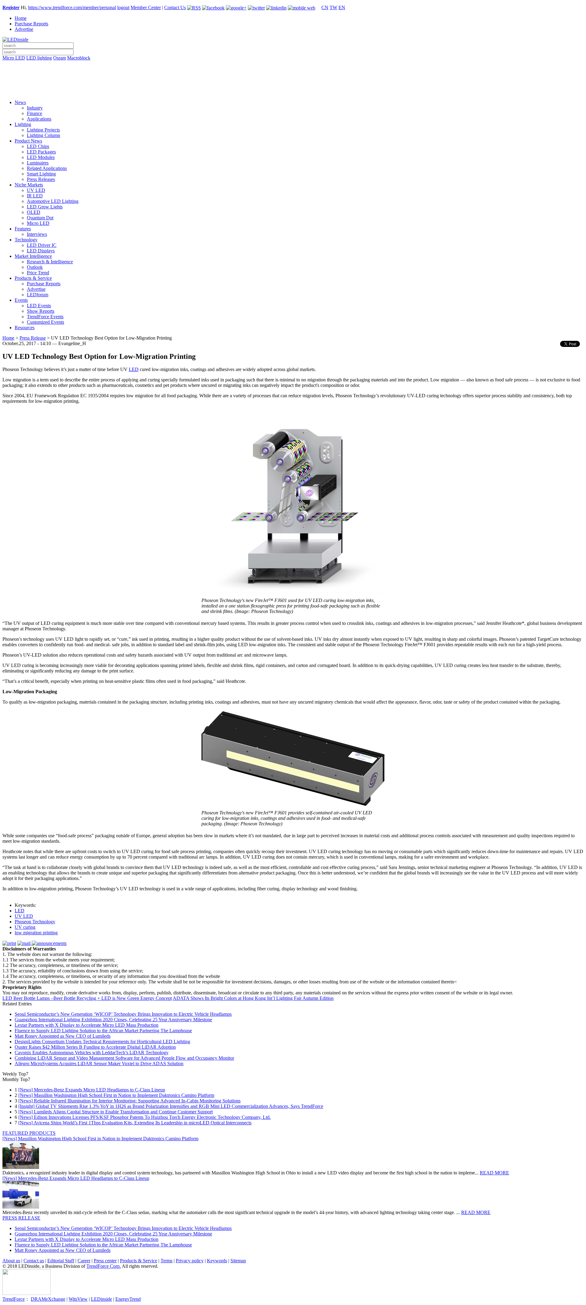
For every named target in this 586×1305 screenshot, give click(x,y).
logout (123, 7)
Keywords (217, 1260)
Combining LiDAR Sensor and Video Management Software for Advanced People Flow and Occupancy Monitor (124, 1058)
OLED (33, 212)
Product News (28, 140)
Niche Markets (29, 184)
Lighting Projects (43, 129)
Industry (35, 107)
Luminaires (38, 162)
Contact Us (175, 7)
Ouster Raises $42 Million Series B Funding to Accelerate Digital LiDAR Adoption (95, 1047)
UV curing (25, 927)
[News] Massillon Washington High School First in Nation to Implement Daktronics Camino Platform (116, 1095)
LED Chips (38, 146)
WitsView (78, 1299)
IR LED (35, 195)
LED (134, 369)
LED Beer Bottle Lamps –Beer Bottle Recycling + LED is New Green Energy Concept (87, 998)
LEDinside (101, 1299)
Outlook (35, 267)
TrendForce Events (45, 316)
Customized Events (45, 322)
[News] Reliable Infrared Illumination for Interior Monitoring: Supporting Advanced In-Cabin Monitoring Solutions (129, 1100)
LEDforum (37, 294)
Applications (39, 118)
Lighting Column (43, 135)
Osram (59, 57)
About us (11, 1260)
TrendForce (13, 1299)
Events (21, 300)
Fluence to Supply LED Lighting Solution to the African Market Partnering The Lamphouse (103, 1030)
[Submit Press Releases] (293, 82)
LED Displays (41, 250)
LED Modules (41, 157)
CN (324, 7)
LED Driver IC (41, 245)
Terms (166, 1260)
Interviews (37, 234)
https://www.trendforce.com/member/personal (72, 7)
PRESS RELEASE (21, 1217)
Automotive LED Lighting (52, 201)
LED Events (39, 305)
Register (11, 7)
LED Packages (41, 151)
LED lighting (39, 57)
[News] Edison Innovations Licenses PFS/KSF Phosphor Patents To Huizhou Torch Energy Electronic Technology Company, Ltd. (144, 1117)
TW (333, 7)
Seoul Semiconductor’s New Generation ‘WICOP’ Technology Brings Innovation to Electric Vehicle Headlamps (123, 1014)
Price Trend (38, 272)
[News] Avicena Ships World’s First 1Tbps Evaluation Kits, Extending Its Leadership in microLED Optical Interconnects (134, 1122)
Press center (105, 1260)
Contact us (34, 1260)
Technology (26, 239)
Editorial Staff (60, 1260)
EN (341, 7)
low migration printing (36, 932)
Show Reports (40, 311)
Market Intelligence (33, 256)
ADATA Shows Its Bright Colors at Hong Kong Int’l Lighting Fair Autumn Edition (253, 998)
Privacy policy (190, 1260)
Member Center (146, 7)
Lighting (23, 124)
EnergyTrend (128, 1299)
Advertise (24, 29)
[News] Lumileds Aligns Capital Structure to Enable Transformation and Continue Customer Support (115, 1111)
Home (21, 18)
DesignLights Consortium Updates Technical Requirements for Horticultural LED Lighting (102, 1041)
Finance (34, 113)
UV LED (36, 190)
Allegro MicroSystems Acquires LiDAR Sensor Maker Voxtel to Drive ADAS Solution (99, 1063)
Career (84, 1260)
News (20, 102)
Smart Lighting (41, 173)
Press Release (33, 338)
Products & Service (33, 278)
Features (23, 228)
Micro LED (13, 57)
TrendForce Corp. (103, 1266)
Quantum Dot (40, 217)
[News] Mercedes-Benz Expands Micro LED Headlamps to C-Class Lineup (91, 1089)
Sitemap (238, 1260)
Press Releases (41, 179)
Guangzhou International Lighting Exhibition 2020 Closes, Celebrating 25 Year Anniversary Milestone (113, 1019)
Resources (24, 327)
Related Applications (47, 168)
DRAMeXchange (48, 1299)
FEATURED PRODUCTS (29, 1133)
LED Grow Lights (45, 206)
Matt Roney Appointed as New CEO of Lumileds (62, 1036)
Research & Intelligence (50, 261)
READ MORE (494, 1172)
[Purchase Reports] (293, 65)
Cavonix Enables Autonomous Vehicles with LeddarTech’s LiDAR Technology (91, 1052)
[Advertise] (293, 73)
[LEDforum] (293, 90)
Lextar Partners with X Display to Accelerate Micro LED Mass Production (86, 1025)
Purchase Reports (31, 23)
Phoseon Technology (35, 921)
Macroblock (78, 57)
